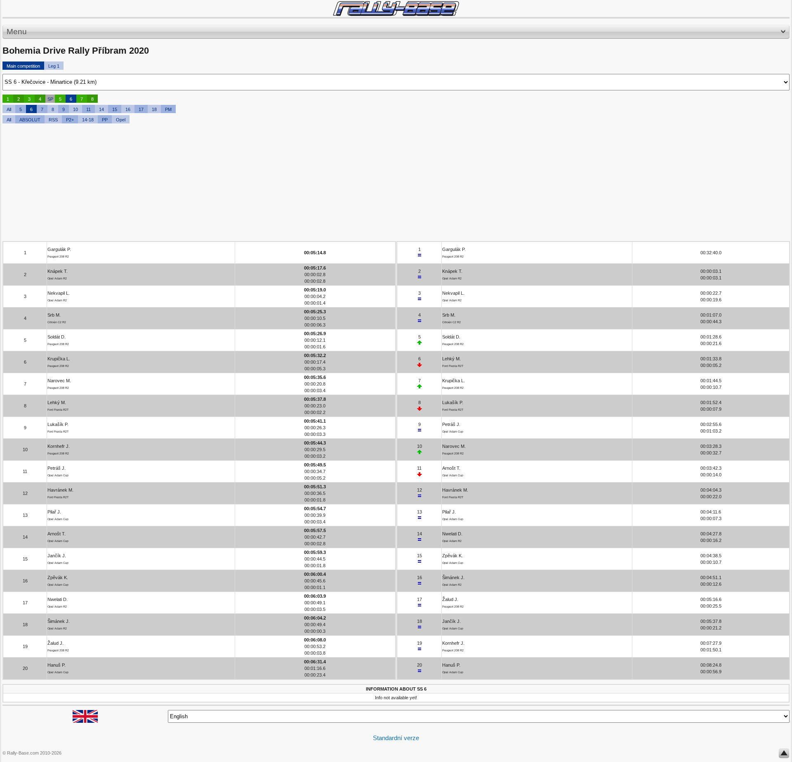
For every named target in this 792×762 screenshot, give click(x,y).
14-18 (88, 119)
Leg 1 (53, 66)
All (9, 109)
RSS (53, 119)
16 (127, 109)
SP (50, 99)
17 (141, 109)
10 (75, 109)
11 (88, 109)
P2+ (70, 119)
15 (114, 109)
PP (105, 119)
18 (154, 109)
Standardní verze (396, 737)
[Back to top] (784, 755)
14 (101, 109)
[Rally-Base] (396, 8)
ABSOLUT (29, 119)
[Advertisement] (249, 183)
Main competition (23, 66)
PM (168, 109)
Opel (120, 119)
